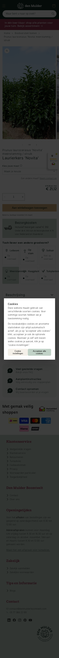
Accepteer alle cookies (39, 352)
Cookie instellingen (18, 352)
